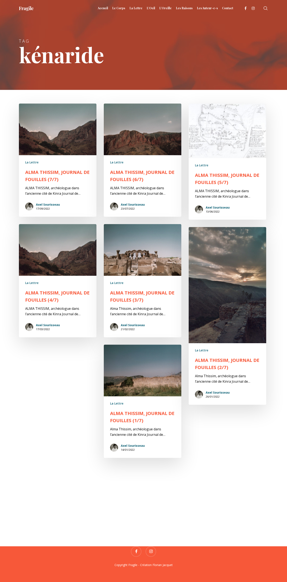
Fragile (26, 8)
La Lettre (31, 162)
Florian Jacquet (163, 565)
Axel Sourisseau (48, 204)
